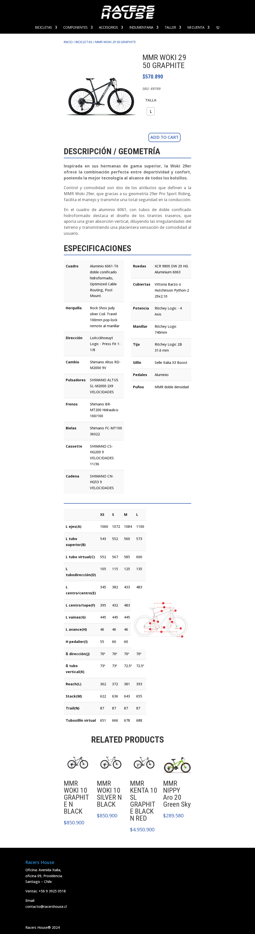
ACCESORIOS (108, 28)
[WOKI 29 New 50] (101, 121)
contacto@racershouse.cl (46, 906)
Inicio (68, 42)
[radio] (150, 111)
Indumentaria (141, 28)
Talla (150, 100)
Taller (170, 28)
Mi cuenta (195, 28)
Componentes (75, 28)
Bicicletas (43, 28)
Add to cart (164, 137)
